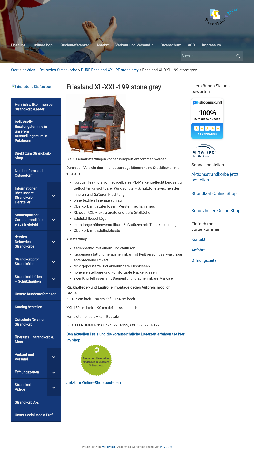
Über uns (18, 45)
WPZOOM (166, 446)
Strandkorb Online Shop (214, 193)
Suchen (238, 56)
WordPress (108, 446)
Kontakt (198, 239)
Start (15, 70)
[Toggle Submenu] (54, 195)
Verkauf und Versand (132, 45)
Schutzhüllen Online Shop (215, 210)
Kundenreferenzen (74, 45)
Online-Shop (43, 45)
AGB (191, 45)
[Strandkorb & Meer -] (221, 17)
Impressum (211, 45)
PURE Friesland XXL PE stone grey (110, 70)
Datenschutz (170, 45)
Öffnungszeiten (205, 260)
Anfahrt (102, 45)
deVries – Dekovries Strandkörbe (49, 70)
